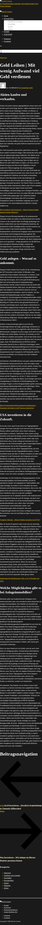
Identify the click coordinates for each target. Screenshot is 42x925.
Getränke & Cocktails (15, 21)
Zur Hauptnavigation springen (10, 4)
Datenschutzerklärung (10, 910)
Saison (10, 26)
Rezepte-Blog (8, 19)
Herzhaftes (11, 24)
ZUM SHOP (8, 34)
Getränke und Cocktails (12, 875)
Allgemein (7, 873)
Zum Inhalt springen (28, 4)
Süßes (10, 29)
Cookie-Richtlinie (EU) (10, 912)
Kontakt (6, 32)
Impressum (7, 907)
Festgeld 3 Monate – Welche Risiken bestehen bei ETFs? (20, 520)
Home (6, 16)
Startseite (7, 885)
